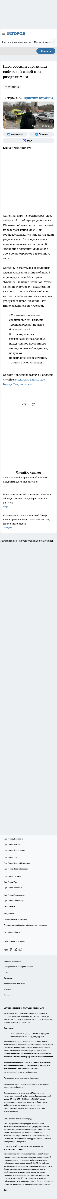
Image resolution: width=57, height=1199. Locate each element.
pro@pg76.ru (44, 1033)
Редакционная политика (14, 983)
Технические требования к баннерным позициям (25, 925)
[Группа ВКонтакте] (15, 134)
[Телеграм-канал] (41, 134)
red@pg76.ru (38, 1036)
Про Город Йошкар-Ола (14, 850)
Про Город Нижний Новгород (17, 863)
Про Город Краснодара (14, 900)
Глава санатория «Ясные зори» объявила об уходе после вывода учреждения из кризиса (27, 500)
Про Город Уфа (10, 882)
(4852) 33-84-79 (25, 1036)
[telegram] (34, 404)
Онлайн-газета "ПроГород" (16, 919)
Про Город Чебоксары (13, 887)
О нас (6, 972)
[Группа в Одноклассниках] (10, 950)
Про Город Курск (11, 857)
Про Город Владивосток (14, 895)
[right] (54, 42)
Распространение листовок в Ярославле (21, 1078)
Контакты (8, 978)
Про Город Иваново (12, 844)
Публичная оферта (12, 932)
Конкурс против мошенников (16, 42)
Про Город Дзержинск (13, 839)
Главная (7, 995)
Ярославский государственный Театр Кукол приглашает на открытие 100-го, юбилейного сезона (26, 521)
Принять (46, 51)
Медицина (12, 87)
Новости (7, 989)
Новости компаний (12, 961)
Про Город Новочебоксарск (16, 869)
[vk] (24, 404)
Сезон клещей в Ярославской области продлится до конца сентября (25, 481)
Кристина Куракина (38, 98)
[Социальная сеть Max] (28, 140)
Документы (9, 913)
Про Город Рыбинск (12, 876)
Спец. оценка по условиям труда (18, 1119)
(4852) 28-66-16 (31, 1033)
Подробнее (21, 1141)
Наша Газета (9, 906)
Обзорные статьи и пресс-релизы (19, 966)
